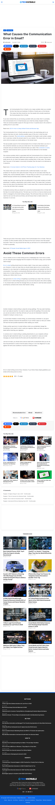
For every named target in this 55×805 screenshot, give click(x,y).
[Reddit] (30, 792)
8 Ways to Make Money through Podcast (25, 463)
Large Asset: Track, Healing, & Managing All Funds (10, 481)
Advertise (28, 802)
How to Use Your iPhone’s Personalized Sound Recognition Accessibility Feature (43, 464)
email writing (16, 278)
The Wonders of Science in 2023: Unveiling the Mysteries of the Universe (27, 447)
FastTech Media (31, 797)
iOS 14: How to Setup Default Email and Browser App (24, 128)
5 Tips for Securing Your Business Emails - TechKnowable (21, 496)
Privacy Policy (39, 800)
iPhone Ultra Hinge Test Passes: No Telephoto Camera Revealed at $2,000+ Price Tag (39, 575)
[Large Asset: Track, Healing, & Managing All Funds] (10, 474)
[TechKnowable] (27, 2)
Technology (9, 30)
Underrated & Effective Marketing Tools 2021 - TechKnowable (22, 501)
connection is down (44, 147)
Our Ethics (15, 800)
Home (5, 800)
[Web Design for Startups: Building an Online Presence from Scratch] (10, 440)
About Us (10, 800)
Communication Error (19, 412)
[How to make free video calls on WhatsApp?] (44, 474)
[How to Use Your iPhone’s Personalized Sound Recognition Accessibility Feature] (44, 457)
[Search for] (53, 2)
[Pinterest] (27, 792)
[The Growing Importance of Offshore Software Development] (44, 440)
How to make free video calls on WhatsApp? (44, 481)
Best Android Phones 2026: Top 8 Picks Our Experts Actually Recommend (13, 553)
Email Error (39, 412)
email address (21, 136)
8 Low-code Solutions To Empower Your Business (9, 463)
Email (30, 412)
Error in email (7, 265)
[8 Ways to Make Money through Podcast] (27, 457)
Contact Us (21, 800)
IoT (4, 30)
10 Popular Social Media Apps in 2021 (20, 248)
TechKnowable (7, 42)
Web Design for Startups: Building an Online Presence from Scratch (10, 447)
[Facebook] (23, 792)
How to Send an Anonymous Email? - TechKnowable (19, 498)
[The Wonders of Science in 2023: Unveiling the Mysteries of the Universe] (27, 440)
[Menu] (2, 2)
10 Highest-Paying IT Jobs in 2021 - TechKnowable (19, 493)
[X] (25, 792)
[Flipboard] (37, 417)
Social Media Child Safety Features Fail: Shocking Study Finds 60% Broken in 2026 (39, 624)
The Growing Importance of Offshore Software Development (43, 447)
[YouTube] (28, 792)
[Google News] (24, 417)
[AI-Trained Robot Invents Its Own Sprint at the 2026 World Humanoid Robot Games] (7, 207)
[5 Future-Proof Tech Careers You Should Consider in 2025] (27, 474)
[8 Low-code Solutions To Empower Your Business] (10, 457)
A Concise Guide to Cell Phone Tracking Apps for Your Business (27, 167)
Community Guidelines (30, 800)
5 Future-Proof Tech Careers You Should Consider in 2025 (27, 481)
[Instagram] (32, 792)
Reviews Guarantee (47, 800)
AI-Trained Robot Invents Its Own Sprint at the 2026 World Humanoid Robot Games (39, 600)
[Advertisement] (27, 16)
